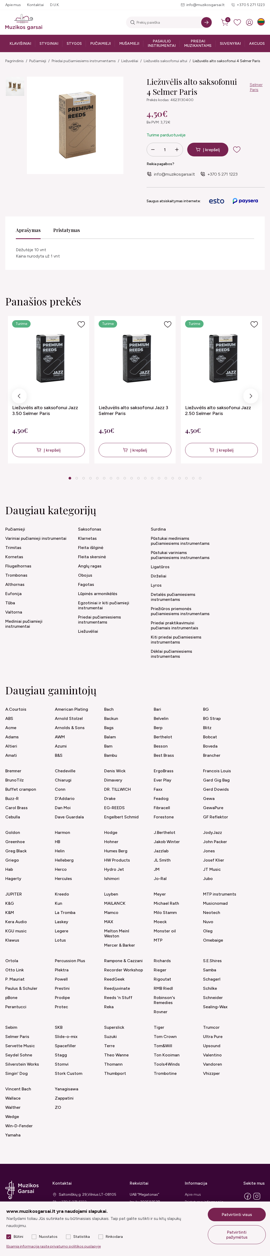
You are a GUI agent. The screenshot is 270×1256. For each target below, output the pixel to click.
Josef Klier (213, 860)
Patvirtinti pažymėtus (237, 1235)
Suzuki (110, 1036)
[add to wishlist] (241, 149)
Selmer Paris (256, 87)
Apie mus (13, 5)
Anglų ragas (90, 565)
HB (57, 841)
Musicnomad (215, 903)
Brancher (211, 755)
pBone (11, 997)
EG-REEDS (114, 807)
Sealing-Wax (215, 1006)
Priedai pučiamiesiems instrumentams (84, 61)
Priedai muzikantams (197, 43)
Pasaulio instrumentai (162, 43)
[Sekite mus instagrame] (257, 1199)
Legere (61, 930)
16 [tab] (172, 478)
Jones (209, 850)
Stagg (61, 1054)
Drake (109, 798)
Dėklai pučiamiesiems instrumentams (171, 654)
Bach (109, 709)
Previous (19, 397)
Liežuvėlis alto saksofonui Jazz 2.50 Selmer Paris (218, 410)
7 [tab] (111, 478)
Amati (11, 755)
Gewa (209, 798)
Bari (157, 709)
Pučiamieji (100, 43)
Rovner (160, 1011)
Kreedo (62, 894)
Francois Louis (217, 770)
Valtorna (13, 612)
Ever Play (162, 780)
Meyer (160, 894)
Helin (60, 850)
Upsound (211, 1045)
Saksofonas (89, 529)
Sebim (11, 1027)
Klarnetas (87, 538)
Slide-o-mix (66, 1036)
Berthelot (163, 736)
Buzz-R (12, 798)
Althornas (15, 584)
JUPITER (13, 894)
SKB (58, 1027)
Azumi (61, 746)
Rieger (160, 969)
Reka (109, 1006)
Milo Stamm (165, 912)
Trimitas (13, 547)
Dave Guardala (69, 816)
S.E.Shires (212, 960)
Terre (109, 1045)
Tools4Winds (167, 1064)
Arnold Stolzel (69, 718)
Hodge (110, 832)
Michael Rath (166, 903)
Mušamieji (129, 43)
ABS (9, 718)
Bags (109, 727)
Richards (162, 960)
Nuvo (208, 921)
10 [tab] (131, 478)
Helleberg (64, 860)
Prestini (62, 988)
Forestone (164, 816)
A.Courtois (15, 709)
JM (157, 869)
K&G (9, 903)
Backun (111, 718)
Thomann (113, 1064)
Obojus (85, 575)
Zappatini (64, 1098)
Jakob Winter (167, 841)
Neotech (211, 912)
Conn (60, 789)
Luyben (111, 894)
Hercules (63, 878)
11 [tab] (138, 478)
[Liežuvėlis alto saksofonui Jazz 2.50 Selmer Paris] (222, 358)
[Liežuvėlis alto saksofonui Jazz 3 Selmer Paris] (135, 358)
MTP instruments (219, 894)
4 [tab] (90, 478)
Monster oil (165, 930)
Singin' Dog (16, 1073)
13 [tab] (152, 478)
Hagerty (13, 878)
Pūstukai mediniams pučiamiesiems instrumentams (180, 541)
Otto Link (14, 969)
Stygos (74, 43)
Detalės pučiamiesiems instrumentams (173, 597)
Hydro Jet (114, 869)
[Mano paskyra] (249, 22)
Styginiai (49, 43)
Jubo (208, 878)
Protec (61, 1006)
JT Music (212, 869)
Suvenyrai (230, 43)
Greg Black (16, 850)
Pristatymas (66, 230)
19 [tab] (193, 478)
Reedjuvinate (117, 988)
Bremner (13, 770)
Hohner (111, 841)
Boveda (210, 746)
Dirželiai (158, 575)
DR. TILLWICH (117, 789)
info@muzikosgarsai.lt (205, 5)
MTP (158, 940)
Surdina (158, 529)
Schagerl (211, 979)
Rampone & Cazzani (123, 960)
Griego (12, 860)
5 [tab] (97, 478)
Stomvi (62, 1064)
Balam (110, 736)
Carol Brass (16, 807)
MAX (108, 921)
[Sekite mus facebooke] (247, 1199)
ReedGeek (114, 979)
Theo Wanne (116, 1054)
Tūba (10, 602)
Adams (12, 736)
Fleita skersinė (92, 556)
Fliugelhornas (18, 565)
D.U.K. (55, 5)
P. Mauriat (15, 979)
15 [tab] (166, 478)
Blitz (207, 727)
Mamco (111, 912)
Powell (61, 979)
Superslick (114, 1027)
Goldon (12, 832)
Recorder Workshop (123, 969)
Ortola (11, 960)
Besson (161, 746)
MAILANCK (115, 903)
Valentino (212, 1054)
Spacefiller (65, 1045)
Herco (61, 869)
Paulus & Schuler (21, 988)
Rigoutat (162, 979)
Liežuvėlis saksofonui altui (165, 61)
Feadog (161, 798)
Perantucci (15, 1006)
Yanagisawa (66, 1088)
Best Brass (164, 755)
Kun (58, 903)
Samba (209, 969)
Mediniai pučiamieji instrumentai (23, 624)
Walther (13, 1107)
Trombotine (165, 1073)
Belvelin (161, 718)
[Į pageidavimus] (81, 324)
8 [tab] (118, 478)
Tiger (159, 1027)
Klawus (12, 940)
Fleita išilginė (90, 547)
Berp (158, 727)
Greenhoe (15, 841)
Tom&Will (163, 1045)
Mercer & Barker (119, 945)
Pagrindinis (14, 61)
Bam (108, 746)
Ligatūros (160, 566)
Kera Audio (16, 921)
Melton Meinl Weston (116, 933)
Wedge (12, 1116)
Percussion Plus (70, 960)
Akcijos (257, 43)
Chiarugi (63, 780)
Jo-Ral (160, 878)
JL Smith (162, 860)
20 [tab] (200, 478)
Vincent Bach (18, 1088)
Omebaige (213, 940)
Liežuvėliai (129, 61)
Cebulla (12, 816)
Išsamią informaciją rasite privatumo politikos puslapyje (53, 1246)
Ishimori (111, 878)
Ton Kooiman (167, 1054)
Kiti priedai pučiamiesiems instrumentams (176, 640)
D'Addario (65, 798)
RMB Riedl (163, 988)
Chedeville (65, 770)
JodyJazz (212, 832)
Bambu (110, 755)
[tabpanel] (48, 389)
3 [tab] (84, 478)
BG (206, 709)
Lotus (60, 940)
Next (250, 397)
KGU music (16, 930)
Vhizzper (211, 1073)
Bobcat (210, 736)
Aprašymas (28, 230)
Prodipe (62, 997)
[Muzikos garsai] (23, 22)
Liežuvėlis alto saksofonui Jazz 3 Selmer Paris (133, 410)
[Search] (206, 22)
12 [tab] (145, 478)
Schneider (213, 997)
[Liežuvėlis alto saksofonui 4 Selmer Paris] (15, 86)
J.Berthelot (164, 832)
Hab (9, 869)
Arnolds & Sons (70, 727)
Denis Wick (115, 770)
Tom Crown (165, 1036)
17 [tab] (179, 478)
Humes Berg (115, 850)
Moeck (160, 921)
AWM (60, 736)
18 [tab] (186, 478)
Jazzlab (161, 850)
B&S (58, 755)
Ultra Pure (213, 1036)
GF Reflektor (215, 816)
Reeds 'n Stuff (118, 997)
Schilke (210, 988)
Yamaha (13, 1135)
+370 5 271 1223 (251, 5)
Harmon (62, 832)
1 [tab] (70, 478)
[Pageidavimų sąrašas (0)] (237, 22)
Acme (10, 727)
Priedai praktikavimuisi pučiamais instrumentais (174, 625)
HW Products (117, 860)
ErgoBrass (163, 770)
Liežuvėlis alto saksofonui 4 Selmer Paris (226, 61)
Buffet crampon (20, 789)
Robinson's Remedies (164, 1000)
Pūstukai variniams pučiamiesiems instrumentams (180, 555)
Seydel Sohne (18, 1054)
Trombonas (16, 575)
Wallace (13, 1098)
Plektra (62, 969)
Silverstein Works (22, 1064)
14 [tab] (159, 478)
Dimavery (113, 780)
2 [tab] (77, 478)
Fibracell (162, 807)
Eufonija (13, 593)
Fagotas (86, 584)
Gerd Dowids (216, 789)
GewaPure (213, 807)
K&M (9, 912)
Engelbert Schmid (121, 816)
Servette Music (20, 1045)
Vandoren (212, 1064)
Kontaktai (35, 5)
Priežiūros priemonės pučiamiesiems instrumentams (180, 611)
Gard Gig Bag (216, 780)
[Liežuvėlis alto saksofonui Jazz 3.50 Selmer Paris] (49, 358)
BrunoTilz (14, 780)
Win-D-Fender (19, 1125)
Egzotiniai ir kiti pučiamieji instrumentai (103, 605)
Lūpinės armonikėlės (97, 593)
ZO (58, 1107)
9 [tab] (125, 478)
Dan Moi (63, 807)
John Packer (215, 841)
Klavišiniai (20, 43)
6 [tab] (104, 478)
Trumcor (211, 1027)
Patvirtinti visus (237, 1214)
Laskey (61, 921)
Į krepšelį (211, 149)
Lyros (156, 585)
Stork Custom (68, 1073)
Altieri (11, 746)
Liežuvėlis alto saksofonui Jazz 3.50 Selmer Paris (45, 410)
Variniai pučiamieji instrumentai (35, 538)
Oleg (208, 930)
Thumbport (115, 1073)
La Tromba (65, 912)
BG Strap (212, 718)
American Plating (71, 709)
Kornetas (14, 556)
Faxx (158, 789)
